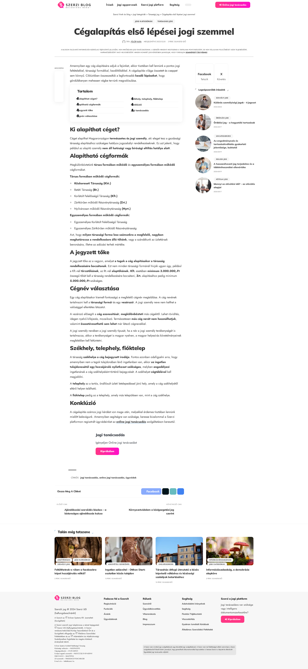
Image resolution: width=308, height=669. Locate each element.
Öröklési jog (222, 118)
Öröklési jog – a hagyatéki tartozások (234, 122)
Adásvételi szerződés (118, 564)
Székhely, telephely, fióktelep (147, 98)
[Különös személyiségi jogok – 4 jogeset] (203, 102)
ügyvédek (131, 477)
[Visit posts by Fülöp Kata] (123, 42)
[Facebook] (204, 73)
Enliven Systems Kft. (76, 617)
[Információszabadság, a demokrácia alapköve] (229, 551)
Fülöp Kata (136, 41)
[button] (211, 4)
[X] (221, 73)
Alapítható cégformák (89, 104)
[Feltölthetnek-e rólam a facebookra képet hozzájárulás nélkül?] (78, 551)
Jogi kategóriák (144, 21)
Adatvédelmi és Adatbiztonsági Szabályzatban (77, 638)
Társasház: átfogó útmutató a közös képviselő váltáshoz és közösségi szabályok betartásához (177, 573)
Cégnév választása (87, 116)
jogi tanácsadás (89, 477)
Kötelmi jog (222, 179)
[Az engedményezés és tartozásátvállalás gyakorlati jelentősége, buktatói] (203, 144)
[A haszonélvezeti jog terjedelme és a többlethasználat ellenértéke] (203, 165)
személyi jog (222, 98)
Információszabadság (220, 560)
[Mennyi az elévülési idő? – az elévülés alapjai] (203, 185)
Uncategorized (223, 136)
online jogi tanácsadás (131, 422)
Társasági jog (165, 21)
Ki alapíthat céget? (87, 98)
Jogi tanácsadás (140, 110)
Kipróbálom (107, 451)
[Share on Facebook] (59, 75)
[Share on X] (59, 82)
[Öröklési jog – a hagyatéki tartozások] (203, 122)
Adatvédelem (64, 560)
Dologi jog (221, 159)
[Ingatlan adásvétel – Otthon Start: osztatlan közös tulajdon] (128, 551)
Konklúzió (136, 104)
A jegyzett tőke (85, 110)
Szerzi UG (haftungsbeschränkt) (70, 627)
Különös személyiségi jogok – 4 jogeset (235, 102)
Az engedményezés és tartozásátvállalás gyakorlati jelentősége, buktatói (230, 144)
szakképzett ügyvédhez (196, 52)
